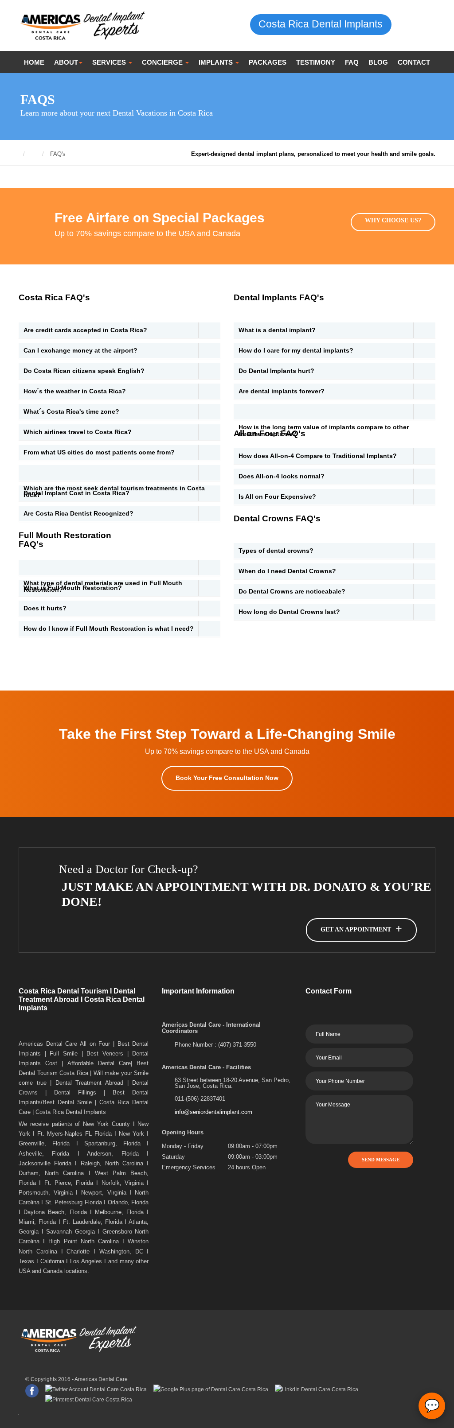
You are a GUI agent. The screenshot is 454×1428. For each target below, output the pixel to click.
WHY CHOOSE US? (393, 220)
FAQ (352, 62)
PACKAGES (267, 62)
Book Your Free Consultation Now (227, 777)
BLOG (378, 62)
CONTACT (414, 62)
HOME (34, 62)
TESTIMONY (315, 62)
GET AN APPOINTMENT (361, 929)
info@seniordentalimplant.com (213, 1112)
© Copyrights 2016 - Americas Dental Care (76, 1379)
